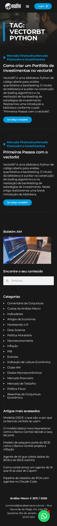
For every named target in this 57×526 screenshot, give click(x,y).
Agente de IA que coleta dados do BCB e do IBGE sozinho (26, 458)
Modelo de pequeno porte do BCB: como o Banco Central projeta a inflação (26, 446)
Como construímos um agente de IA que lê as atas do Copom (28, 469)
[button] (27, 6)
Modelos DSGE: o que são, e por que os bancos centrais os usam (27, 419)
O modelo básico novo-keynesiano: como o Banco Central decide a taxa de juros (27, 432)
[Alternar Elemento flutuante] (44, 516)
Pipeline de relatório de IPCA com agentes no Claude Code (26, 479)
